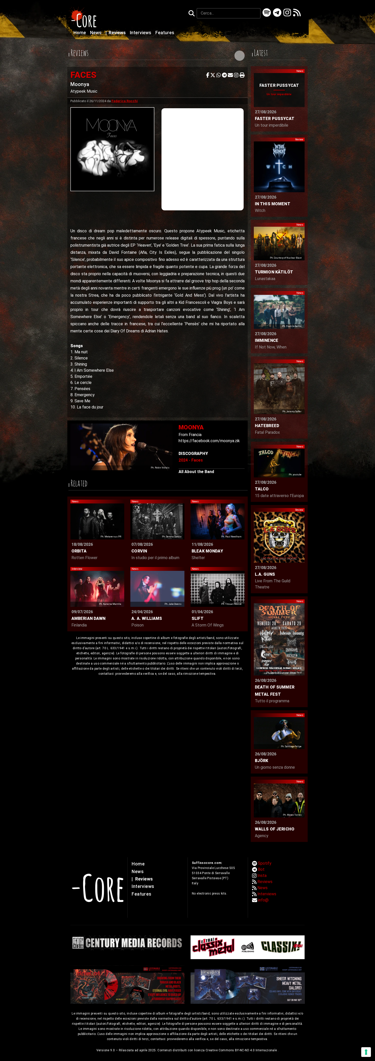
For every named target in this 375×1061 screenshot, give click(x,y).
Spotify (264, 863)
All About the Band (196, 471)
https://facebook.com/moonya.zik (209, 440)
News (96, 32)
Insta (262, 875)
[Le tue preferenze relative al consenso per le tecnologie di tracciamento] (366, 1052)
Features (164, 32)
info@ (263, 900)
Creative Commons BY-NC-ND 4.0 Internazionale (242, 1050)
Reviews (116, 32)
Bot (261, 869)
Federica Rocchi (124, 101)
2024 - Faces (191, 460)
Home (80, 32)
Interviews (141, 32)
